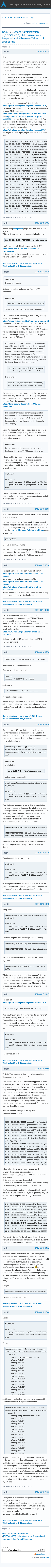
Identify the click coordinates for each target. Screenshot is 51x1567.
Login (32, 17)
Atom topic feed (42, 1554)
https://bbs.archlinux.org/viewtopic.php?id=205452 (25, 114)
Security (38, 4)
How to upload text (10, 263)
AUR (45, 4)
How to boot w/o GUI (27, 263)
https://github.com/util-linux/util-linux (27, 530)
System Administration (25, 31)
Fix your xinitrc (26, 266)
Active (34, 23)
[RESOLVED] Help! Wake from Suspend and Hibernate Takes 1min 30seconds (23, 38)
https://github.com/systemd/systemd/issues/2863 (24, 130)
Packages (14, 4)
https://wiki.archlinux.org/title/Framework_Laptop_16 (26, 321)
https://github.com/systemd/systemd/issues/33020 (24, 106)
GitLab (29, 4)
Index (4, 17)
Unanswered (44, 23)
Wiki (23, 4)
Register (24, 17)
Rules (10, 17)
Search (17, 17)
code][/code (18, 229)
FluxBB (45, 1557)
